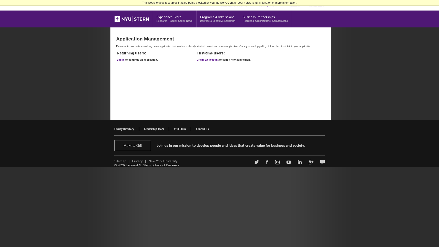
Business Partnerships (265, 18)
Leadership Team (154, 129)
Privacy (137, 161)
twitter (256, 162)
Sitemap (120, 161)
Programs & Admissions (217, 18)
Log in (121, 59)
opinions (322, 162)
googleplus (311, 162)
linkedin (300, 162)
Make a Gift (132, 146)
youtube (288, 162)
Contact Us (202, 129)
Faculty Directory (124, 129)
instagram (277, 162)
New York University (163, 161)
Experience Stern (174, 18)
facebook (267, 162)
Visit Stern (180, 129)
